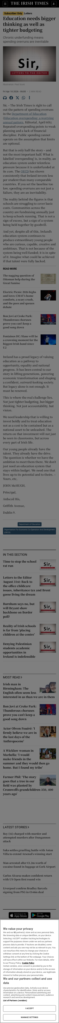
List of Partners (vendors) (15, 1000)
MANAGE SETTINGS (29, 1017)
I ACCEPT (29, 1008)
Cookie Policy (28, 963)
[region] (29, 971)
